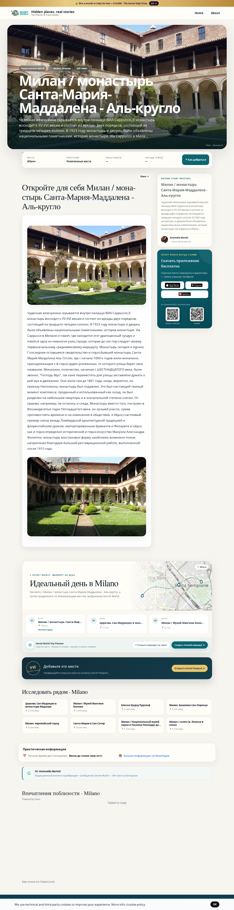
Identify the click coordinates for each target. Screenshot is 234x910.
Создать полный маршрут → (190, 645)
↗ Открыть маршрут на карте (151, 645)
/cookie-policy (135, 905)
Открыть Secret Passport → (190, 668)
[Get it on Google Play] (196, 285)
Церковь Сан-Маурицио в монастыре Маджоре (131, 623)
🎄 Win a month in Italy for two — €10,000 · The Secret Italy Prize (116, 3)
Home (199, 13)
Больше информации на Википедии (146, 755)
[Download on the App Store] (172, 285)
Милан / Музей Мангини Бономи (183, 623)
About (215, 13)
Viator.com (47, 882)
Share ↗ (144, 176)
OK (215, 904)
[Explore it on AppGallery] (184, 294)
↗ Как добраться (195, 159)
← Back (23, 60)
